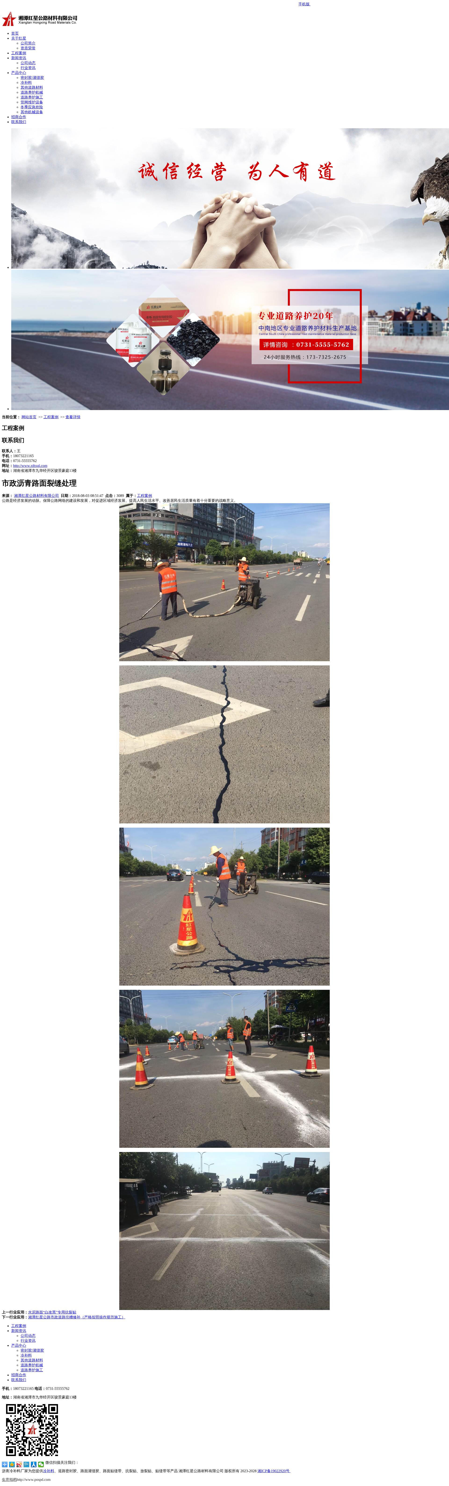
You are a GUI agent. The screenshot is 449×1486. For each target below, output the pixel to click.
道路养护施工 (32, 97)
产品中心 (18, 73)
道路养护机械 (32, 92)
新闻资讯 (18, 58)
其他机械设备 (32, 112)
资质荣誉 (28, 48)
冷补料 (26, 82)
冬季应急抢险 (32, 107)
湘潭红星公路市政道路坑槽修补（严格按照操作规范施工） (76, 1317)
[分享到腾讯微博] (26, 1464)
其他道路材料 (32, 87)
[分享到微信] (41, 1464)
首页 (15, 33)
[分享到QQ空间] (12, 1464)
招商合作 (18, 117)
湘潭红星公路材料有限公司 (36, 496)
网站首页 (29, 417)
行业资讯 (28, 68)
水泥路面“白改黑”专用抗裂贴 (52, 1312)
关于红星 (18, 38)
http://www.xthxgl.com (30, 466)
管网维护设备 (32, 102)
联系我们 (18, 122)
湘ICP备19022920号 (273, 1471)
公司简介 (28, 43)
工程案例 (18, 53)
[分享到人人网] (34, 1464)
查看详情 (72, 417)
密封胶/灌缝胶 (32, 78)
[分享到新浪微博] (19, 1464)
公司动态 (28, 63)
